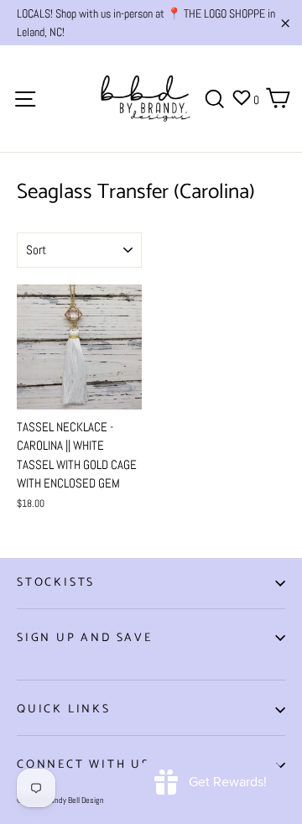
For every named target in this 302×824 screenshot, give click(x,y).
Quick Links (64, 709)
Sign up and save (85, 638)
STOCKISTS (56, 582)
